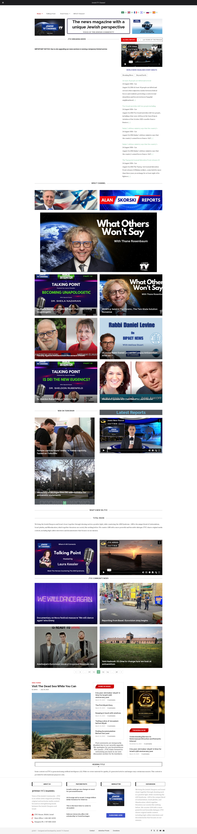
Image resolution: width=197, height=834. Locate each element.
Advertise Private (103, 830)
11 (60, 503)
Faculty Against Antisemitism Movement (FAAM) (61, 355)
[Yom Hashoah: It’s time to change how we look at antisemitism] (131, 647)
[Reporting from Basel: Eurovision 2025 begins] (131, 603)
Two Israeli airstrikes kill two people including (139, 81)
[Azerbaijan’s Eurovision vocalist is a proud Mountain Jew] (66, 647)
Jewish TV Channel (98, 2)
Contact (92, 830)
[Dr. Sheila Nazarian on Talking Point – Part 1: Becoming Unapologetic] (66, 295)
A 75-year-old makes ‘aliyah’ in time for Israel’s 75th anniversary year (107, 695)
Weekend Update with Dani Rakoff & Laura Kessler (127, 399)
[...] (129, 97)
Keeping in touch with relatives (108, 713)
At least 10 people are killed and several (136, 157)
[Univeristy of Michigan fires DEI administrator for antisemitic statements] (65, 479)
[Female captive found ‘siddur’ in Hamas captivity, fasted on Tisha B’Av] (65, 437)
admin (36, 689)
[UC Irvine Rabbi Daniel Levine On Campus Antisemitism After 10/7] (131, 338)
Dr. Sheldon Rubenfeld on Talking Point (56, 399)
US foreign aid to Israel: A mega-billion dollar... (162, 40)
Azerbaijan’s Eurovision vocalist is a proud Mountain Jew (65, 664)
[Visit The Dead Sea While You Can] (61, 720)
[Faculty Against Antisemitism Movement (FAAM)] (66, 338)
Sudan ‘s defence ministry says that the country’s (139, 103)
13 (69, 503)
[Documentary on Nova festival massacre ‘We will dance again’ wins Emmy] (66, 603)
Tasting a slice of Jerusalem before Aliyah (106, 722)
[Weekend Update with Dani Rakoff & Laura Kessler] (131, 382)
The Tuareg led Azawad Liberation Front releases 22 (141, 134)
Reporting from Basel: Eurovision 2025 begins (125, 620)
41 (83, 503)
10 (55, 503)
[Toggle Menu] (3, 2)
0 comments (111, 700)
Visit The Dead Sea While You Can (54, 686)
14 (74, 503)
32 (117, 672)
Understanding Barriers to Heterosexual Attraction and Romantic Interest (145, 739)
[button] (139, 40)
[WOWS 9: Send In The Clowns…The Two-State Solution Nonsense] (131, 295)
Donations (116, 830)
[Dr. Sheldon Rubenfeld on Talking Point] (66, 382)
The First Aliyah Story (104, 705)
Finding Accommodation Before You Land (105, 732)
